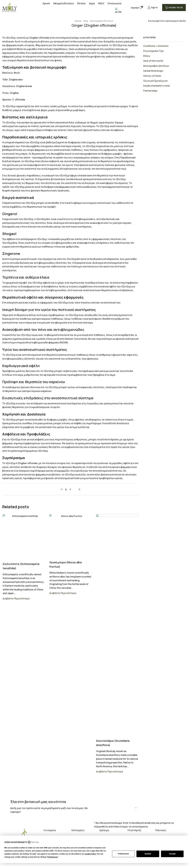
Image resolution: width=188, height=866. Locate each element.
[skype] (78, 489)
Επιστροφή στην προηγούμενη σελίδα (167, 20)
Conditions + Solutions (155, 46)
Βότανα (81, 3)
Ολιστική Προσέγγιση (155, 80)
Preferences (123, 854)
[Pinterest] (70, 489)
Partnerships (150, 90)
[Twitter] (62, 489)
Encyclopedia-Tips (153, 51)
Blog (86, 20)
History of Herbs (152, 75)
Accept (172, 854)
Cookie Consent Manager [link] (14, 842)
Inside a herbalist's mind (156, 85)
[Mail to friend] (75, 489)
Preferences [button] (52, 857)
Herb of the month (153, 60)
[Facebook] (66, 489)
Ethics (146, 56)
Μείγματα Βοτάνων (63, 3)
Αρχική (46, 3)
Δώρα (92, 3)
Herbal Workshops (153, 70)
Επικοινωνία (114, 3)
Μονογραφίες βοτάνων (101, 20)
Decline (148, 854)
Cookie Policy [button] (90, 854)
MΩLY (101, 3)
